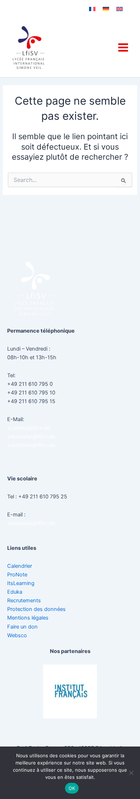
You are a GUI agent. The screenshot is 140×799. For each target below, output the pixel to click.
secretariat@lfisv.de (31, 445)
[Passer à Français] (92, 9)
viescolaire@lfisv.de (31, 523)
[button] (52, 724)
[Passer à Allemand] (106, 9)
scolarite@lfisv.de (28, 428)
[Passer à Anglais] (119, 9)
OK (72, 788)
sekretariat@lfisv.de (31, 436)
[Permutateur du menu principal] (123, 47)
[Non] (131, 772)
